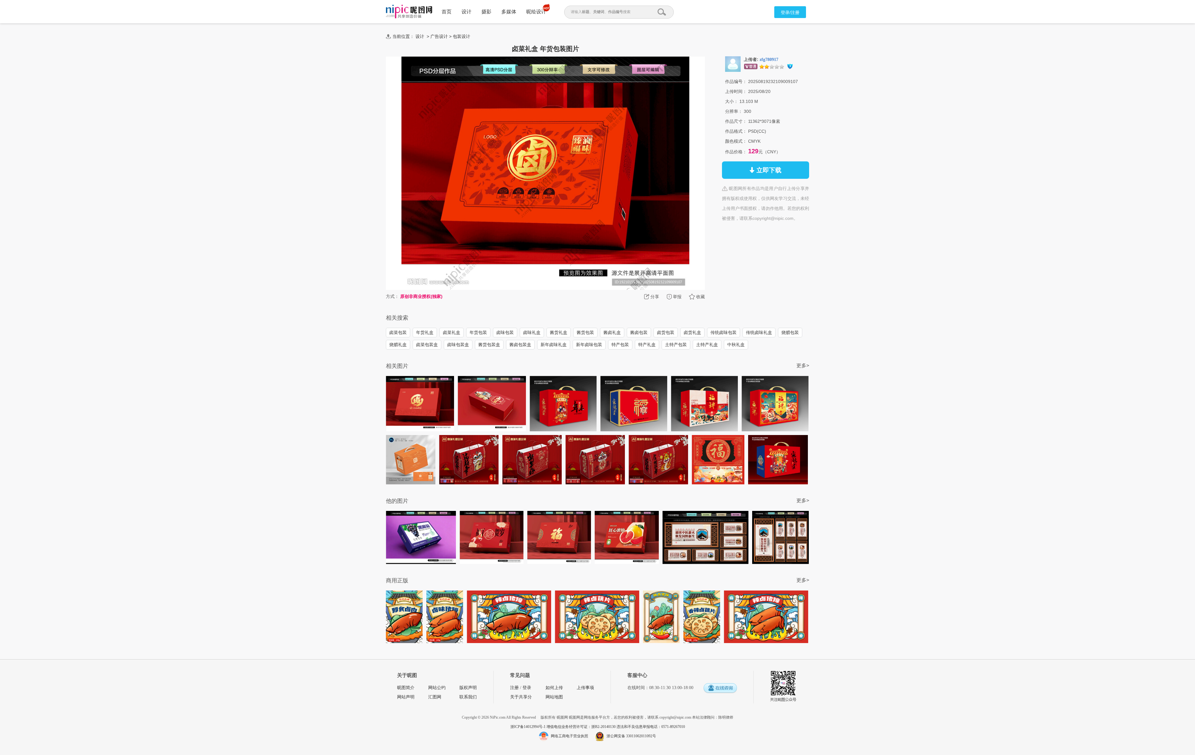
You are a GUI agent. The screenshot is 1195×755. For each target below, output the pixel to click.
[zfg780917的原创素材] (733, 63)
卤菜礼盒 (451, 332)
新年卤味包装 (589, 344)
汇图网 (434, 697)
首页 (447, 11)
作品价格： (736, 151)
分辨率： (734, 111)
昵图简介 (406, 687)
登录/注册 (790, 12)
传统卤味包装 (723, 332)
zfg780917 (769, 59)
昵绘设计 (536, 11)
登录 (527, 687)
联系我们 (468, 697)
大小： (731, 101)
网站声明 (406, 697)
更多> (802, 365)
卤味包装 (505, 332)
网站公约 (437, 687)
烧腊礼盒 (398, 344)
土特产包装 (676, 344)
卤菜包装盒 (427, 344)
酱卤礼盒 (612, 332)
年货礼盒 (424, 332)
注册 (514, 687)
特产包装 (620, 344)
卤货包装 (665, 332)
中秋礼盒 (736, 344)
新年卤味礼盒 (554, 344)
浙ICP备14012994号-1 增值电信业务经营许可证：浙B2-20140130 (563, 727)
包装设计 (461, 36)
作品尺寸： (736, 121)
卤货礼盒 (692, 332)
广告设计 (439, 36)
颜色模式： (736, 141)
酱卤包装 (639, 332)
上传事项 (585, 687)
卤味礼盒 (532, 332)
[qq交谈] (720, 688)
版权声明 (468, 687)
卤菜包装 (398, 332)
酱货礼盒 (558, 332)
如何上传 (554, 687)
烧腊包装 (790, 332)
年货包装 (478, 332)
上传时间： (736, 91)
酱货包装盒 (489, 344)
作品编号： (736, 81)
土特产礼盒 (707, 344)
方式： (392, 296)
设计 (466, 11)
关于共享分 (521, 697)
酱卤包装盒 (520, 344)
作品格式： (736, 131)
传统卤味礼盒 (759, 332)
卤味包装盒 (458, 344)
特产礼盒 (647, 344)
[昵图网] (409, 12)
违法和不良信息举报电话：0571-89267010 (650, 727)
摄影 (486, 11)
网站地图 (554, 697)
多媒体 (508, 11)
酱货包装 (585, 332)
